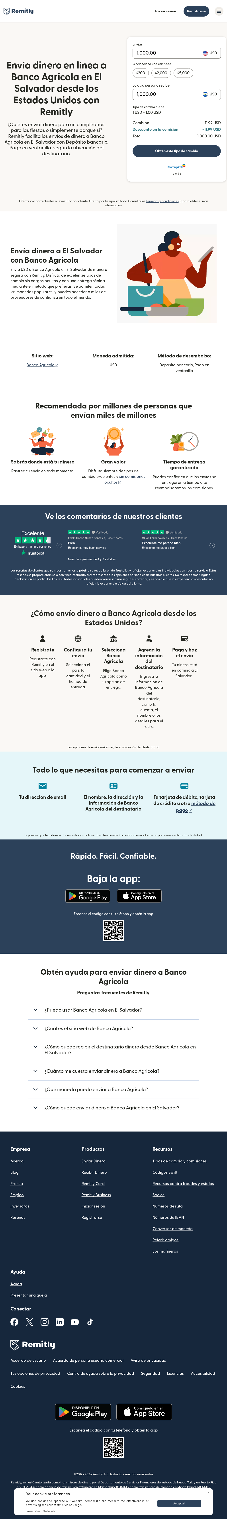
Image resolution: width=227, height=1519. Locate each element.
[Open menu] (219, 11)
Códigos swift (165, 1172)
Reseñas (17, 1217)
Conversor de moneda (173, 1229)
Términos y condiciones (164, 201)
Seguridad (150, 1373)
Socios (158, 1195)
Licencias (175, 1373)
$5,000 (183, 73)
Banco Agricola (43, 365)
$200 (140, 73)
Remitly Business (96, 1195)
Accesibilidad (203, 1373)
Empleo (17, 1195)
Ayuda (16, 1284)
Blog (14, 1172)
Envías (138, 44)
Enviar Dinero (94, 1161)
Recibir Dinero (94, 1172)
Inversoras (19, 1206)
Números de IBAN (168, 1217)
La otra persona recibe (151, 85)
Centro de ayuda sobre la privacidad (100, 1373)
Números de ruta (168, 1206)
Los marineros (165, 1251)
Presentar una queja (28, 1295)
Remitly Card (93, 1184)
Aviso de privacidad (148, 1360)
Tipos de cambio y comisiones (180, 1161)
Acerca (16, 1161)
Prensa (16, 1184)
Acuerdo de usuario (28, 1360)
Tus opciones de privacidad (35, 1373)
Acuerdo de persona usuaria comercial (88, 1360)
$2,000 (161, 73)
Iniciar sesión (165, 11)
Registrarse (196, 11)
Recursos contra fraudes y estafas (183, 1184)
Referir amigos (165, 1240)
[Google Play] (87, 896)
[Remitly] (18, 11)
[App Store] (139, 896)
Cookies (17, 1386)
